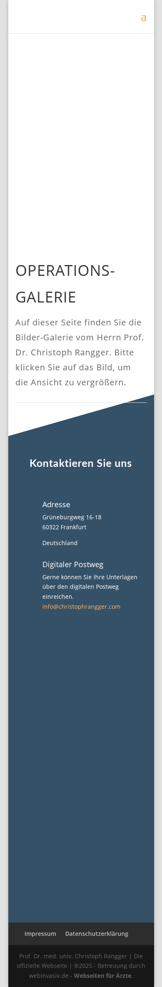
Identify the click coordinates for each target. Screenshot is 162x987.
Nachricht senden (91, 884)
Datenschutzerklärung (96, 933)
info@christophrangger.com (81, 606)
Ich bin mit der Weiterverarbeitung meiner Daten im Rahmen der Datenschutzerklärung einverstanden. (81, 845)
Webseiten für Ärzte (102, 976)
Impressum (40, 933)
